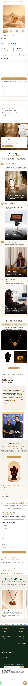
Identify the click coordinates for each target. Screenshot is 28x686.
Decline (13, 679)
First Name (4, 525)
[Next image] (26, 30)
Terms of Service (4, 657)
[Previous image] (1, 30)
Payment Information (21, 638)
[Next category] (15, 365)
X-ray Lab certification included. (10, 110)
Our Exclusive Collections (6, 636)
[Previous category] (13, 365)
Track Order (20, 633)
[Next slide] (24, 407)
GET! (22, 667)
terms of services (20, 81)
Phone (3, 544)
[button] (25, 683)
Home (2, 35)
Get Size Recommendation (22, 643)
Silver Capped (22, 324)
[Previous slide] (22, 407)
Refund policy (4, 631)
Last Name (4, 531)
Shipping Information (21, 636)
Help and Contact (20, 631)
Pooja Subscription (5, 641)
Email (3, 538)
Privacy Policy (4, 633)
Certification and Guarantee (6, 652)
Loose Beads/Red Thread (9, 324)
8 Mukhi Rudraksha (8, 35)
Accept (14, 676)
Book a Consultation (5, 638)
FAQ (18, 641)
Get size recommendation (13, 368)
